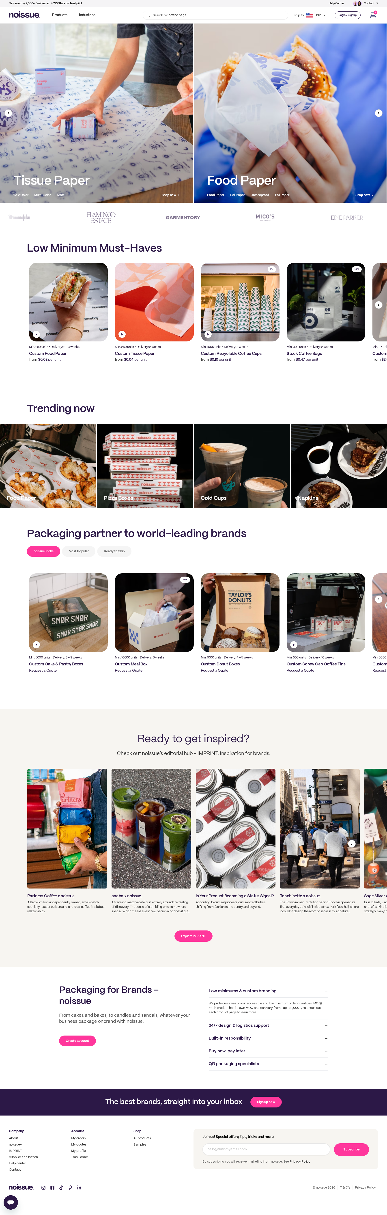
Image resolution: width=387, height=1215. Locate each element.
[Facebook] (52, 1187)
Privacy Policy (299, 1161)
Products (59, 15)
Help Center (336, 3)
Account (77, 1131)
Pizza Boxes (21, 195)
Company (16, 1131)
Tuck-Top (77, 195)
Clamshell (43, 195)
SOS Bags (240, 195)
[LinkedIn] (79, 1187)
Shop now (169, 195)
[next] (379, 113)
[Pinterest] (70, 1187)
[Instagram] (43, 1187)
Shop (137, 1131)
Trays (60, 195)
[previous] (8, 113)
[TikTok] (61, 1187)
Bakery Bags (262, 195)
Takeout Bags (217, 195)
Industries (87, 15)
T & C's (345, 1187)
